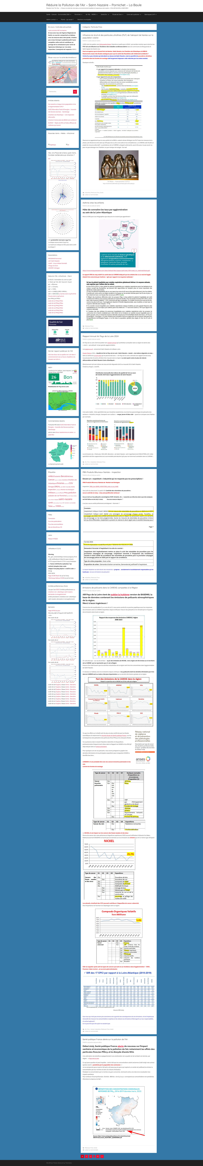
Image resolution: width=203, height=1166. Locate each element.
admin (98, 40)
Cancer (92, 1029)
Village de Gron (53, 265)
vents (54, 506)
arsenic (58, 476)
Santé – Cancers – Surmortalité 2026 (57, 14)
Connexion (51, 518)
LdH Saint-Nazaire (54, 261)
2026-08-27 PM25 (53, 301)
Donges (51, 487)
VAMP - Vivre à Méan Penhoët (57, 263)
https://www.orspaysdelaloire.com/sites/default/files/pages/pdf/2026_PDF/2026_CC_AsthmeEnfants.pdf (116, 270)
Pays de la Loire (94, 1058)
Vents (67, 684)
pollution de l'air (53, 496)
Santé (101, 192)
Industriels (87, 192)
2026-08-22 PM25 (53, 312)
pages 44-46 (89, 349)
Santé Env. (104, 14)
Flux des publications (54, 521)
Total (50, 506)
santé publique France (57, 502)
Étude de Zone (117, 14)
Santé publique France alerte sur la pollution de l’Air (105, 1039)
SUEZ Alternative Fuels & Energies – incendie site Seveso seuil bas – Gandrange (62, 427)
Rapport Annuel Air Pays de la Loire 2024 (101, 336)
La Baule (58, 489)
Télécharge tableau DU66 (56, 578)
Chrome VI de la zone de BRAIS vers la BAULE (62, 120)
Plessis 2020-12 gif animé (56, 296)
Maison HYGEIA (53, 539)
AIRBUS (51, 476)
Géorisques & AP (149, 14)
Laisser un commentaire (91, 194)
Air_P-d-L (87, 462)
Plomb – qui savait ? (67, 19)
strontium (67, 503)
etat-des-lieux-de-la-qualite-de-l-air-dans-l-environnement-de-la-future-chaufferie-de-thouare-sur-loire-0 (62, 357)
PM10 (61, 301)
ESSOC (58, 589)
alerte (121, 1046)
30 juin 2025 (97, 355)
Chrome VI (66, 483)
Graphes (58, 684)
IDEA (64, 487)
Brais (71, 476)
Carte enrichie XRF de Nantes (57, 30)
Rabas (72, 495)
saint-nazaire (65, 499)
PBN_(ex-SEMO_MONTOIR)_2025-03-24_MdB (103, 486)
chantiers (65, 480)
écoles (62, 506)
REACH (52, 499)
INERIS (73, 487)
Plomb (62, 493)
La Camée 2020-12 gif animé (67, 294)
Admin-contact (51, 19)
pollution (72, 493)
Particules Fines (95, 192)
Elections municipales (84, 19)
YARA (58, 506)
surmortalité (72, 503)
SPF (63, 503)
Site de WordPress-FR (55, 527)
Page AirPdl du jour (54, 610)
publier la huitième (120, 594)
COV (71, 483)
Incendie (68, 487)
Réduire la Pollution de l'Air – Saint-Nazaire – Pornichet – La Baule (94, 5)
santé (50, 503)
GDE (61, 486)
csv (49, 158)
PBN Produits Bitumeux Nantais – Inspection (102, 472)
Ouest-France (87, 353)
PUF (70, 495)
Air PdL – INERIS (91, 14)
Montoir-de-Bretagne (67, 489)
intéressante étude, (105, 44)
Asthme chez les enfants (93, 203)
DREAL (57, 487)
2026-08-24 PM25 (53, 308)
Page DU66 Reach (54, 575)
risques (56, 499)
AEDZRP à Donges (54, 268)
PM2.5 (66, 493)
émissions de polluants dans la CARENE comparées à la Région (110, 587)
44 (74, 589)
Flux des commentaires (55, 524)
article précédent (101, 746)
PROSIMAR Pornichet (54, 258)
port (68, 495)
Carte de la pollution (133, 14)
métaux (51, 492)
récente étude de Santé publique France (113, 735)
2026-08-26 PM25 (54, 303)
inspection (52, 489)
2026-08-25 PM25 (53, 305)
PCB (59, 492)
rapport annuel (111, 343)
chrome (60, 483)
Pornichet (78, 14)
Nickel (56, 492)
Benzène (65, 476)
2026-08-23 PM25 (53, 310)
